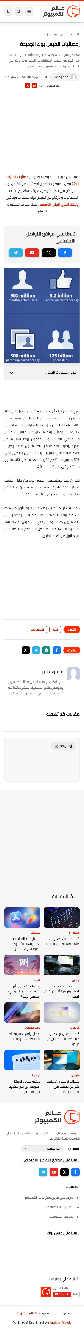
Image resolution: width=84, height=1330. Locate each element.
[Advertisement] (42, 137)
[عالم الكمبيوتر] (61, 11)
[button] (57, 650)
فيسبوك (35, 1075)
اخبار (49, 34)
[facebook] (65, 252)
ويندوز (76, 980)
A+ (34, 85)
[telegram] (16, 252)
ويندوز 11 (74, 932)
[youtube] (32, 252)
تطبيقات (35, 932)
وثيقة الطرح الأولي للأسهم (59, 204)
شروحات (75, 1027)
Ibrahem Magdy (60, 1322)
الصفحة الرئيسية (69, 34)
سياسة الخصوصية (61, 1216)
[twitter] (49, 252)
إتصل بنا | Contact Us (59, 1207)
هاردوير (75, 1075)
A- (27, 85)
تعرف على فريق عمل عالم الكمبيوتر (49, 1197)
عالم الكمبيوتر (24, 1313)
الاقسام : (74, 1149)
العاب (37, 980)
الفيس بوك (37, 629)
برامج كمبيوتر (32, 1027)
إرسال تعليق (63, 746)
